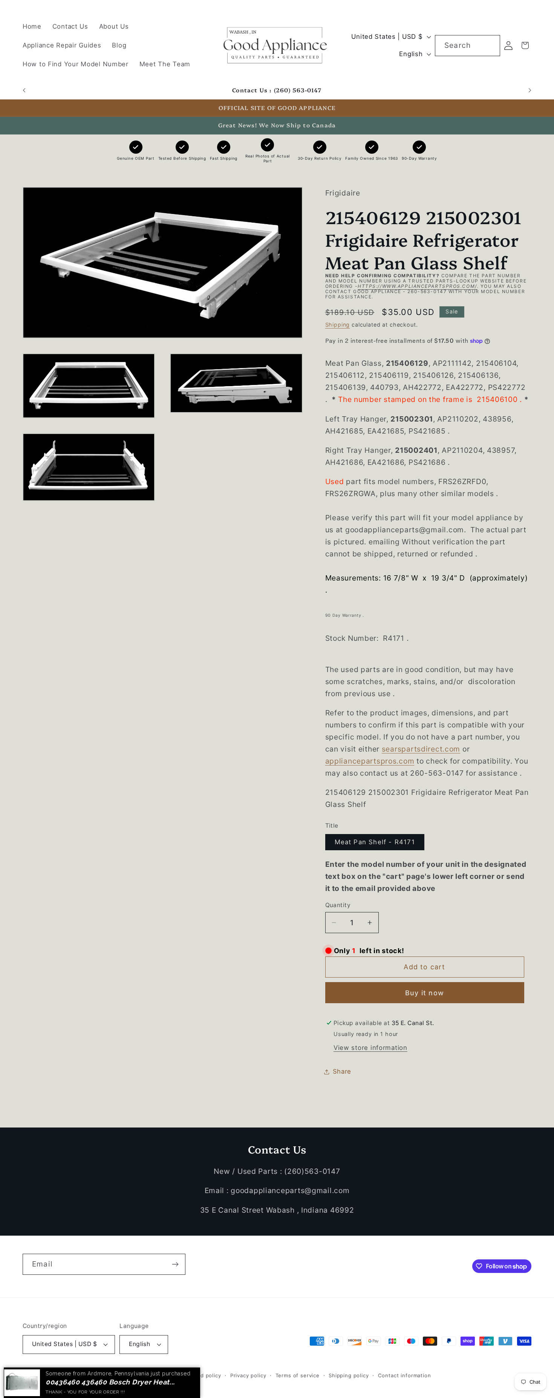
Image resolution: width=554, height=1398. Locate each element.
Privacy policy (248, 1375)
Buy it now (424, 993)
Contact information (404, 1375)
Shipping (337, 324)
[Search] (490, 45)
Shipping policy (349, 1375)
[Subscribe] (175, 1264)
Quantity (338, 905)
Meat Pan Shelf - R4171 (375, 842)
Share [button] (342, 1071)
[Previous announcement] (24, 90)
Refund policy (203, 1375)
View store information (370, 1047)
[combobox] (467, 45)
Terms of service (297, 1375)
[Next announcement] (530, 90)
